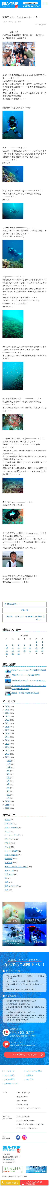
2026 (7, 706)
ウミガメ (8, 824)
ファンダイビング (23, 1093)
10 (7, 648)
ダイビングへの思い (34, 1071)
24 (7, 654)
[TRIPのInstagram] (24, 1138)
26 (18, 654)
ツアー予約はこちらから (24, 1054)
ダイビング (9, 839)
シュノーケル (22, 1100)
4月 (8, 788)
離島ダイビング (11, 886)
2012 (7, 754)
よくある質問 (9, 1079)
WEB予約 (29, 1079)
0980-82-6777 (22, 1032)
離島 (6, 882)
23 (42, 651)
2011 (7, 757)
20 (24, 651)
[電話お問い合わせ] (31, 4)
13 (24, 648)
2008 (7, 808)
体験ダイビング (11, 855)
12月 (9, 760)
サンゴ (7, 831)
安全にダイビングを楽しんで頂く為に (30, 1124)
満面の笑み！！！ (14, 604)
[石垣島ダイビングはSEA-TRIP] (10, 4)
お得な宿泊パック (23, 1116)
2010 (7, 801)
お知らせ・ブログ (11, 1084)
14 (30, 648)
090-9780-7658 (30, 1036)
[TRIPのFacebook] (18, 1138)
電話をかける (12, 1183)
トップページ (9, 1071)
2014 (7, 747)
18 (13, 651)
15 (36, 648)
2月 (8, 794)
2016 (7, 740)
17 (7, 651)
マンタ (7, 847)
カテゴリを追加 (11, 827)
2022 (7, 720)
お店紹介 (29, 1075)
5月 (8, 784)
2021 (7, 723)
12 (18, 648)
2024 (7, 713)
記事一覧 (24, 610)
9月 (8, 771)
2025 (7, 710)
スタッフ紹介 (9, 1075)
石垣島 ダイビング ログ (11, 22)
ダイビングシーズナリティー (27, 1128)
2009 (7, 805)
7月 (8, 777)
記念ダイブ (9, 874)
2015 (7, 743)
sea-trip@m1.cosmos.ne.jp (22, 1045)
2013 (7, 750)
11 (12, 648)
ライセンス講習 (11, 851)
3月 (8, 791)
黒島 (6, 890)
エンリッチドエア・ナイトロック (29, 1108)
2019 (7, 730)
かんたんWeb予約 (33, 1183)
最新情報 (8, 859)
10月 (9, 767)
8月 (8, 774)
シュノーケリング (12, 835)
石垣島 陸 (9, 871)
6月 (8, 781)
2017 (7, 737)
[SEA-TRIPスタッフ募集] (36, 1172)
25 (13, 654)
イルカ (7, 820)
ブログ (7, 843)
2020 (7, 727)
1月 (8, 798)
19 (18, 651)
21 (30, 651)
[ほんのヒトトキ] (12, 1172)
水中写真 (8, 863)
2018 (7, 733)
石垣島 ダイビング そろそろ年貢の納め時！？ (24, 618)
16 (42, 648)
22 (36, 651)
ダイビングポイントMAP (26, 1120)
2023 (7, 716)
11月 (9, 764)
